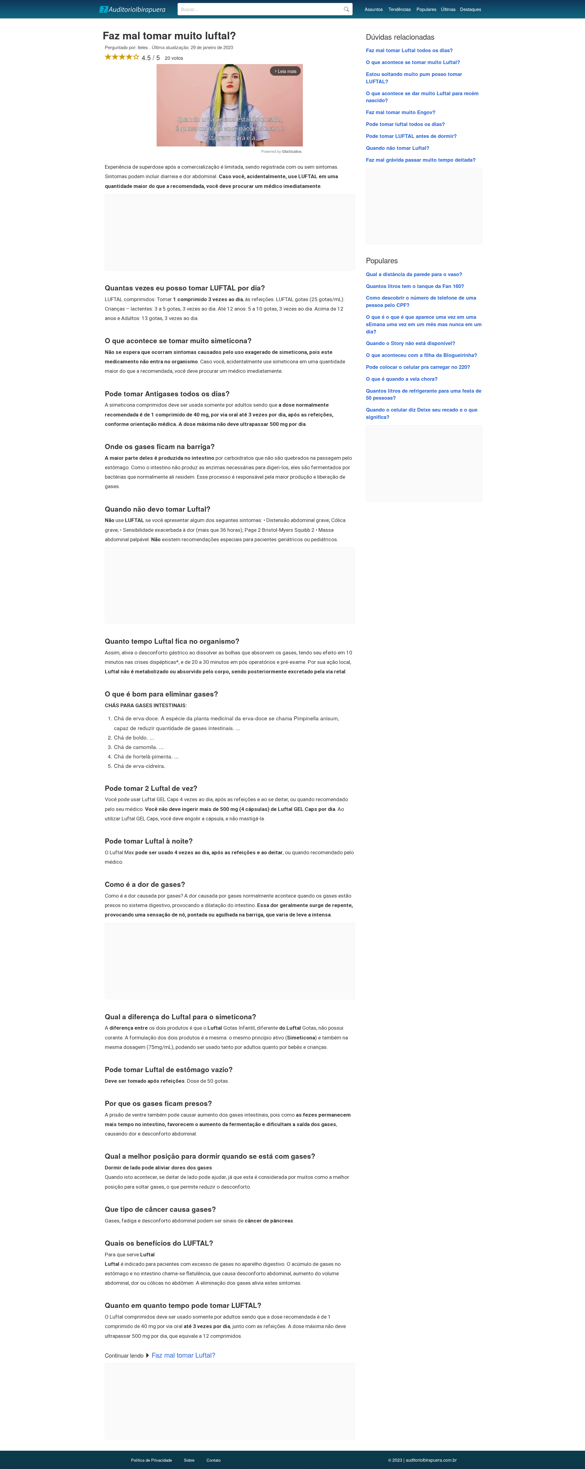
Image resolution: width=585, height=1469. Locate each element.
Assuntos (374, 9)
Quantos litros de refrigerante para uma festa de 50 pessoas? (423, 394)
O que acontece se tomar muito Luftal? (413, 62)
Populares (426, 9)
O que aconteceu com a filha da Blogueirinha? (421, 354)
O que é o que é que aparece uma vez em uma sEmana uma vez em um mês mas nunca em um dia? (424, 324)
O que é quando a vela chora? (402, 378)
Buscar (346, 9)
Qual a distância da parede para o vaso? (414, 274)
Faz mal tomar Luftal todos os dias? (409, 50)
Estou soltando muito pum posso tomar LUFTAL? (414, 77)
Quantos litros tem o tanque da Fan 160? (415, 286)
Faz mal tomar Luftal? (183, 1354)
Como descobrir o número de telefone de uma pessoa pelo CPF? (421, 301)
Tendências (399, 9)
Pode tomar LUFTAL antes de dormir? (411, 135)
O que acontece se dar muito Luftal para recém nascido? (422, 96)
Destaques (470, 9)
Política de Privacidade (151, 1460)
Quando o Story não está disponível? (410, 343)
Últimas (448, 9)
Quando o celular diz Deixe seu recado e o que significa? (421, 413)
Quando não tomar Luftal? (397, 147)
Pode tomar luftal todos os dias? (405, 124)
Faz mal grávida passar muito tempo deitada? (421, 159)
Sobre (189, 1460)
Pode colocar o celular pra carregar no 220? (418, 366)
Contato (214, 1460)
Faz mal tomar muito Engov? (400, 112)
